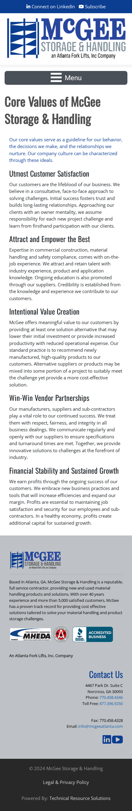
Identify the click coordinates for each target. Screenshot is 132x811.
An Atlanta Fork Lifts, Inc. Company (41, 655)
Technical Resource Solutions (80, 798)
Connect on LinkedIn (52, 6)
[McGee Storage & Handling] (35, 560)
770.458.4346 (111, 697)
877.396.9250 (111, 703)
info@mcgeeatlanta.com (100, 726)
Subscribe (95, 6)
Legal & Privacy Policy (66, 782)
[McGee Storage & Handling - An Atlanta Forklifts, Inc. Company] (66, 38)
